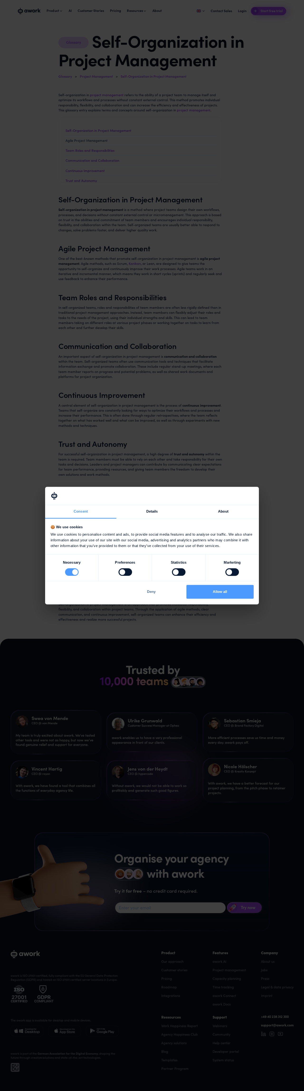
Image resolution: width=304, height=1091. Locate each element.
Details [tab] (152, 512)
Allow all (220, 592)
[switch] (125, 572)
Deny (151, 592)
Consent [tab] (81, 512)
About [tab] (223, 512)
